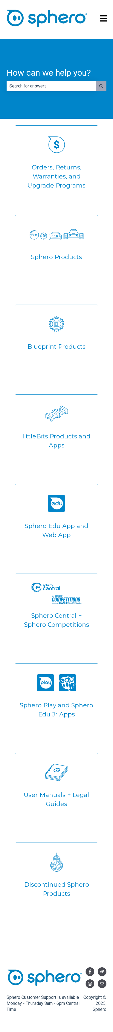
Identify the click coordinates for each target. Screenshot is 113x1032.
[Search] (101, 86)
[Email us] (102, 983)
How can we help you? (49, 72)
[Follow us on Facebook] (90, 971)
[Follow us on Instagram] (90, 983)
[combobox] (51, 86)
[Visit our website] (102, 971)
